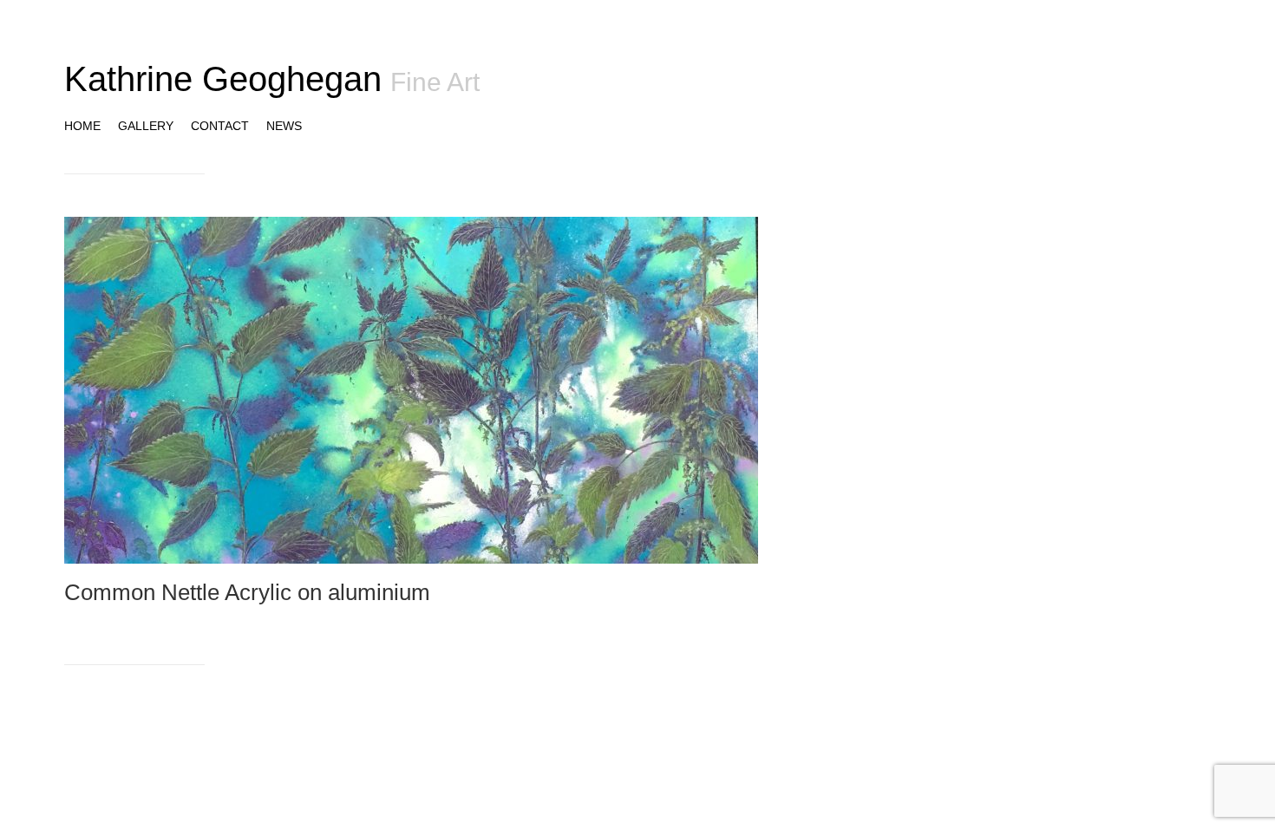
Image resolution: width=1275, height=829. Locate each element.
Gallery (145, 126)
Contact (220, 126)
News (284, 126)
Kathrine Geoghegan (223, 79)
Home (82, 126)
